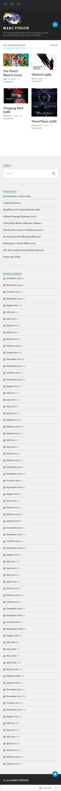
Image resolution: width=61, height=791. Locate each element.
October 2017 (13, 703)
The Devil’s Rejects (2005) (12, 73)
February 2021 (13, 460)
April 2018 (11, 662)
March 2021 (12, 453)
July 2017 (11, 723)
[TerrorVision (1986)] (44, 102)
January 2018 (13, 682)
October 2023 (13, 291)
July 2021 (11, 440)
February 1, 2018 (10, 115)
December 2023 (14, 278)
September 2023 (14, 298)
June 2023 (11, 318)
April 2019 (11, 581)
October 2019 (13, 541)
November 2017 (14, 696)
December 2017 (14, 689)
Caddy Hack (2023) (12, 203)
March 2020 (12, 507)
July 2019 (11, 561)
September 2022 (14, 379)
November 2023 (14, 285)
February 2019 (13, 595)
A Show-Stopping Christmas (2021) (19, 216)
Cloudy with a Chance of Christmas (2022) (23, 230)
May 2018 (11, 655)
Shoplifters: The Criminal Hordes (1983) (21, 209)
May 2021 (11, 447)
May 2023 (11, 325)
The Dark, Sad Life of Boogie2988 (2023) (22, 236)
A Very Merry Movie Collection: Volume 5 (22, 223)
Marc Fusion (16, 28)
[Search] (18, 4)
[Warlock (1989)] (44, 62)
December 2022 (14, 359)
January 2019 (13, 601)
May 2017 (11, 736)
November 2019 (14, 534)
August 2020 (13, 494)
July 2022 (11, 393)
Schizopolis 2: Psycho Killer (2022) (19, 243)
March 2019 (12, 588)
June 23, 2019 (9, 78)
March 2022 (12, 420)
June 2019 (11, 568)
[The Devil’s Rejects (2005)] (16, 60)
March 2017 (12, 750)
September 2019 (14, 548)
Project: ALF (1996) (11, 256)
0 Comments (11, 80)
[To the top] (55, 774)
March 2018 (12, 669)
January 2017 (12, 763)
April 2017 (11, 743)
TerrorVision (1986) (43, 121)
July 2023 (11, 312)
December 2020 (14, 467)
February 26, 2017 (39, 125)
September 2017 (14, 709)
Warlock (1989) (41, 74)
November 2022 (14, 366)
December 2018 (14, 608)
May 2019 (11, 574)
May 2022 (11, 406)
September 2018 (14, 628)
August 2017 (12, 716)
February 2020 (13, 514)
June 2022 (11, 399)
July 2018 (11, 642)
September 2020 (14, 487)
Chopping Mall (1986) (13, 110)
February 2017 (13, 756)
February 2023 (13, 345)
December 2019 (14, 527)
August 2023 (12, 305)
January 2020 (13, 521)
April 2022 (11, 413)
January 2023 (13, 352)
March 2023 (12, 339)
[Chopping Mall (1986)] (16, 95)
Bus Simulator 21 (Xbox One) (16, 196)
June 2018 (11, 649)
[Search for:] (30, 173)
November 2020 (14, 473)
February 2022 (13, 426)
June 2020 (11, 500)
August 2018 (12, 635)
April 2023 (11, 332)
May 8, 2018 (37, 78)
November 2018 (14, 615)
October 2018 (13, 622)
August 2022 (12, 386)
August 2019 (12, 554)
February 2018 (13, 676)
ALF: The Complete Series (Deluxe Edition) (23, 250)
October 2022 (13, 372)
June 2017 (11, 730)
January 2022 (13, 433)
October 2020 (13, 480)
